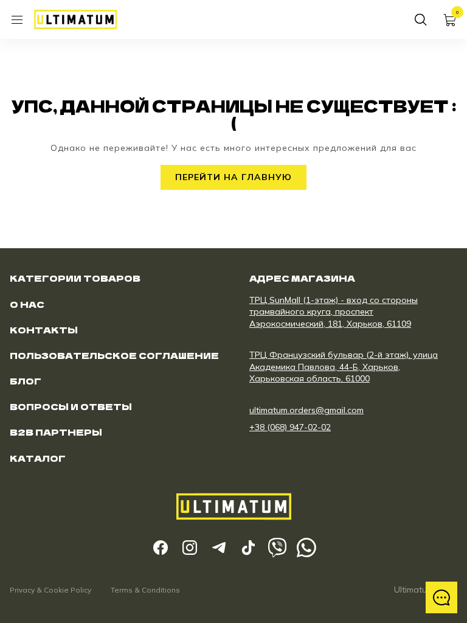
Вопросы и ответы (71, 406)
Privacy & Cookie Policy (50, 589)
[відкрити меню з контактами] (441, 597)
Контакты (44, 329)
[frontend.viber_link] (277, 547)
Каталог (38, 458)
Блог (25, 380)
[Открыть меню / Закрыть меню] (17, 19)
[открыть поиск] (420, 19)
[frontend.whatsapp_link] (306, 547)
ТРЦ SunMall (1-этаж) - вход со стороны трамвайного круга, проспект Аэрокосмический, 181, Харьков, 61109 (333, 311)
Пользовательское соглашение (114, 355)
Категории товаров (75, 278)
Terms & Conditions (145, 589)
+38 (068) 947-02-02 (290, 427)
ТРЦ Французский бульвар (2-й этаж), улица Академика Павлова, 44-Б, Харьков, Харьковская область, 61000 (343, 366)
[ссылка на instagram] (189, 547)
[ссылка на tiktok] (248, 547)
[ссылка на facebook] (160, 547)
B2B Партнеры (56, 431)
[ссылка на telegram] (219, 547)
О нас (27, 304)
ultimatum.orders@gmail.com (306, 410)
